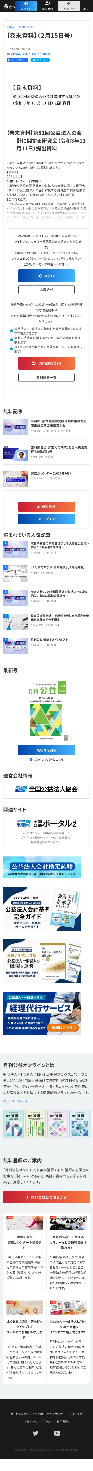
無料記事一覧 (46, 377)
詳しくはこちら (13, 1101)
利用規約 (62, 1421)
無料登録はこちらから (49, 1197)
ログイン (26, 9)
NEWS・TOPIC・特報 (20, 27)
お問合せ (69, 9)
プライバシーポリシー (38, 1421)
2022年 (15, 54)
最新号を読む (46, 750)
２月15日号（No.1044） (36, 54)
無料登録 (47, 9)
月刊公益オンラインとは (27, 1414)
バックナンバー (56, 1414)
